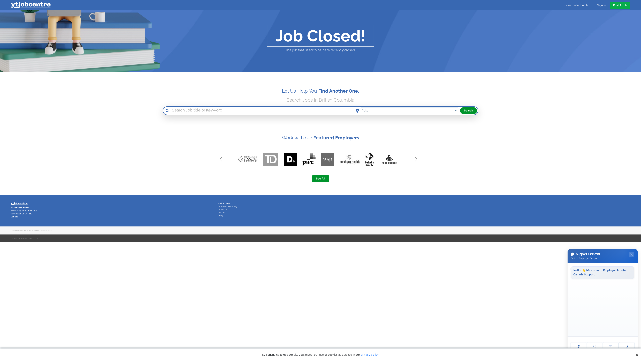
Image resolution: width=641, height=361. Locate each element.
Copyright (15, 238)
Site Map (44, 230)
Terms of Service (28, 230)
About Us (223, 209)
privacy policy (369, 354)
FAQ (38, 230)
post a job (620, 5)
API (50, 230)
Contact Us (15, 230)
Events (222, 212)
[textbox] (409, 110)
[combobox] (409, 110)
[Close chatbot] (631, 254)
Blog (221, 215)
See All (320, 178)
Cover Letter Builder (577, 5)
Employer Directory (228, 206)
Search (468, 110)
